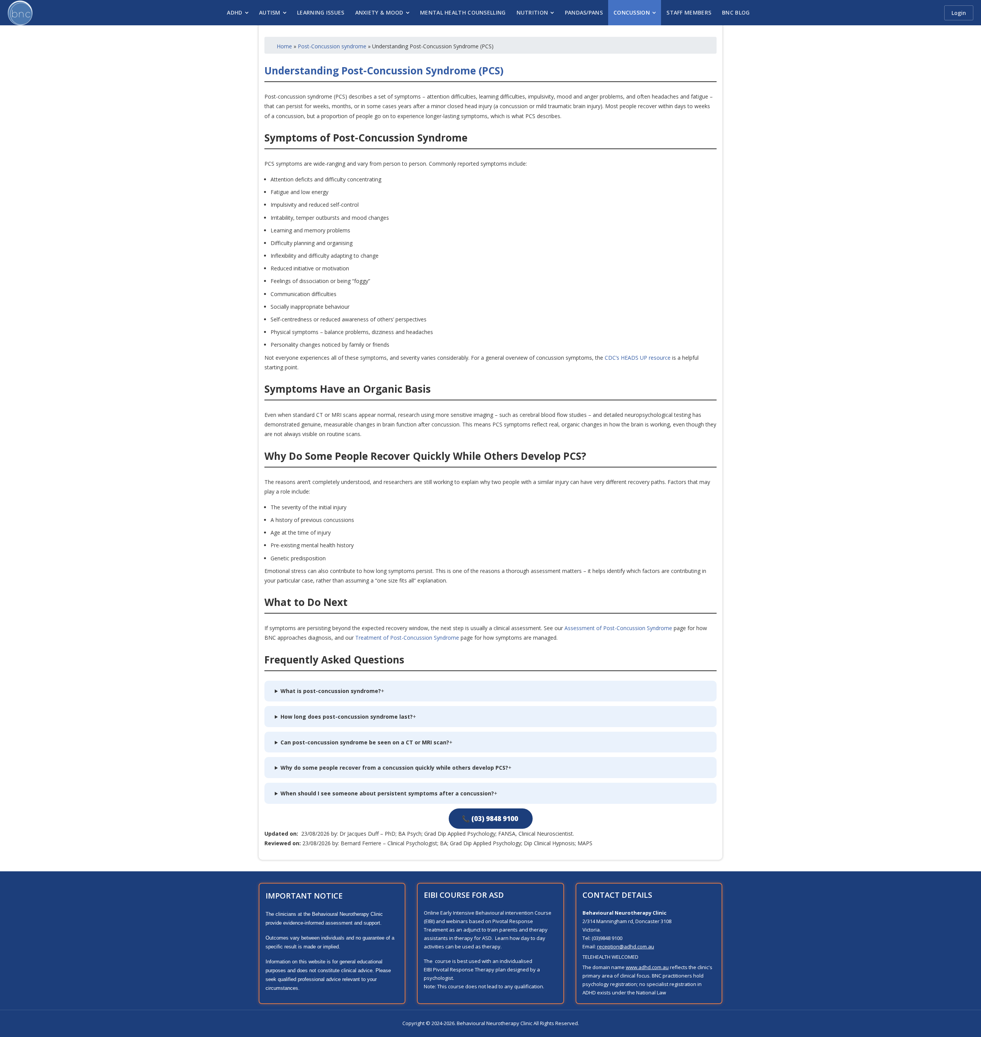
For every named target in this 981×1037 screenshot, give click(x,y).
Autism (270, 12)
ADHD (234, 12)
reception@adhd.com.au (625, 946)
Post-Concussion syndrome (332, 46)
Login (958, 12)
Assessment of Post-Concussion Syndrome (618, 628)
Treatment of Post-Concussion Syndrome (407, 637)
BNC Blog (736, 12)
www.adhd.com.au (647, 967)
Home (284, 46)
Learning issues (320, 12)
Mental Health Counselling (463, 12)
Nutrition (532, 12)
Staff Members (688, 12)
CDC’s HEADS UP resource (638, 357)
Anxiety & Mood (379, 12)
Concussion (632, 12)
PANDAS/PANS (584, 12)
